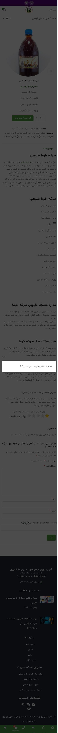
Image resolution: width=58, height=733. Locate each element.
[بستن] (3, 357)
